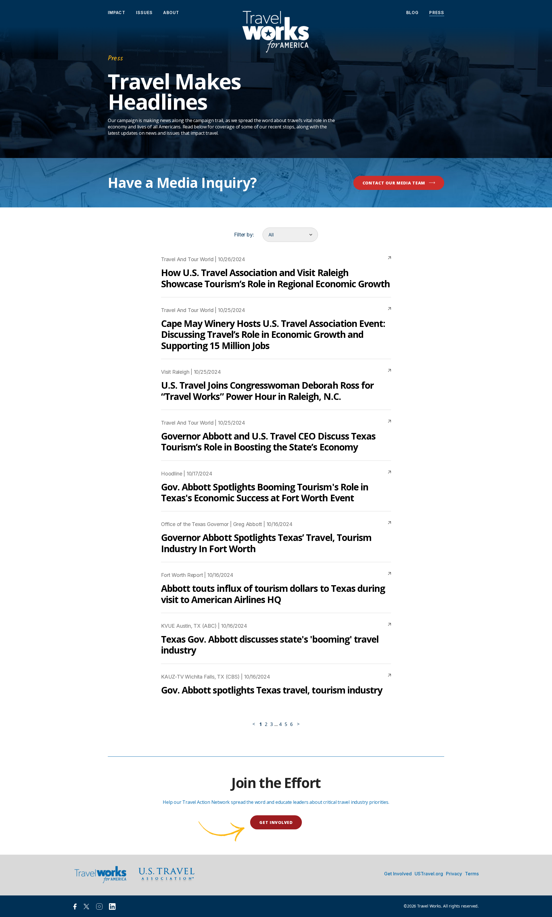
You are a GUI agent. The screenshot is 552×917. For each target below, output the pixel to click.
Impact (116, 12)
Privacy (454, 873)
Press (436, 12)
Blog (412, 12)
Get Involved (398, 873)
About (171, 12)
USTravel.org (429, 873)
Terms (472, 873)
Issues (144, 12)
